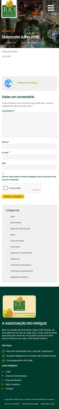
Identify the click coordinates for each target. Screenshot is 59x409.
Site (4, 163)
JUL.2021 (6, 56)
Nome (5, 142)
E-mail (5, 152)
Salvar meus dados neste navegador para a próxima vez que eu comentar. (29, 178)
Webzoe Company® (47, 399)
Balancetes (8, 31)
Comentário (8, 111)
